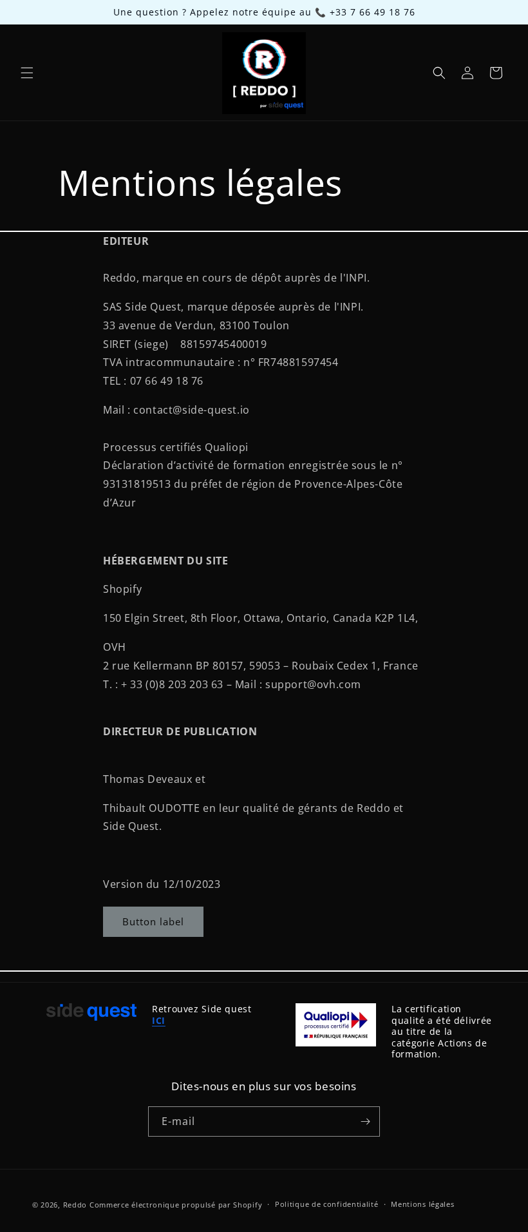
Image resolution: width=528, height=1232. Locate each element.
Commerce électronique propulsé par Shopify (176, 1204)
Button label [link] (153, 921)
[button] (27, 73)
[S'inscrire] (365, 1121)
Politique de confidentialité (327, 1204)
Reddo (75, 1204)
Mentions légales (422, 1204)
